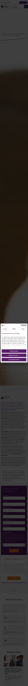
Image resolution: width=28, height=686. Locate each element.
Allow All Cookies (14, 351)
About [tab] (23, 328)
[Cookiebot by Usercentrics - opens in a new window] (21, 325)
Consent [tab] (5, 328)
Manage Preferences (13, 355)
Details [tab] (14, 328)
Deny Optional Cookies (14, 359)
